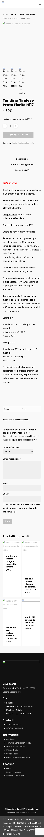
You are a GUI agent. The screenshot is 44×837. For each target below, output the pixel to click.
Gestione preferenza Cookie (18, 757)
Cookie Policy (12, 754)
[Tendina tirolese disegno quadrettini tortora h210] (31, 557)
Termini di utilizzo (28, 813)
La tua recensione (12, 459)
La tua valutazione (11, 447)
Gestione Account (13, 772)
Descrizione (22, 159)
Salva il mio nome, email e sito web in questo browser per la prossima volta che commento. (21, 508)
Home (5, 14)
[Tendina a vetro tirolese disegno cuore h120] (12, 611)
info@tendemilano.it (14, 728)
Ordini (8, 768)
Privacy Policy (12, 750)
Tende (13, 14)
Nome (6, 483)
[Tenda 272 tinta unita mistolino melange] (31, 606)
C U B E (17, 834)
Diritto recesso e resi (15, 746)
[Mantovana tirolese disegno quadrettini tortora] (12, 546)
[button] (40, 4)
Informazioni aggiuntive (22, 164)
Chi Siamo (10, 739)
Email (6, 494)
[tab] (22, 159)
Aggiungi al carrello (18, 134)
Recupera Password (15, 776)
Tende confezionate (27, 14)
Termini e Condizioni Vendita (18, 743)
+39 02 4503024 (13, 725)
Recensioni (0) (22, 170)
